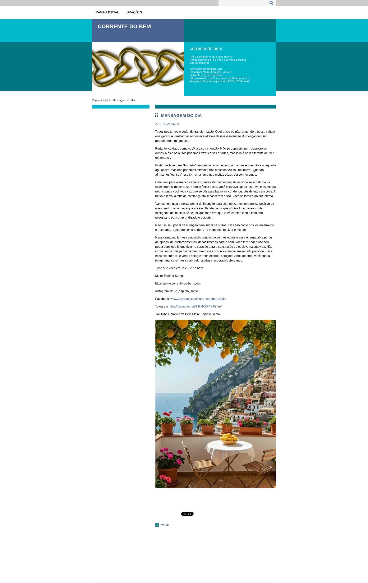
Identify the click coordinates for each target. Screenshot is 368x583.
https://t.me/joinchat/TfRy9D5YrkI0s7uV (195, 306)
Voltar (165, 524)
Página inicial (100, 100)
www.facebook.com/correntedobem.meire (198, 298)
